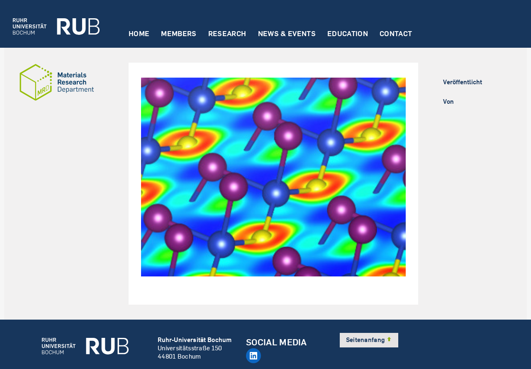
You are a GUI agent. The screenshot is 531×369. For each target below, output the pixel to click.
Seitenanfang (366, 340)
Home (139, 34)
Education (347, 34)
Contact (396, 34)
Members (178, 34)
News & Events (287, 34)
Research (227, 34)
